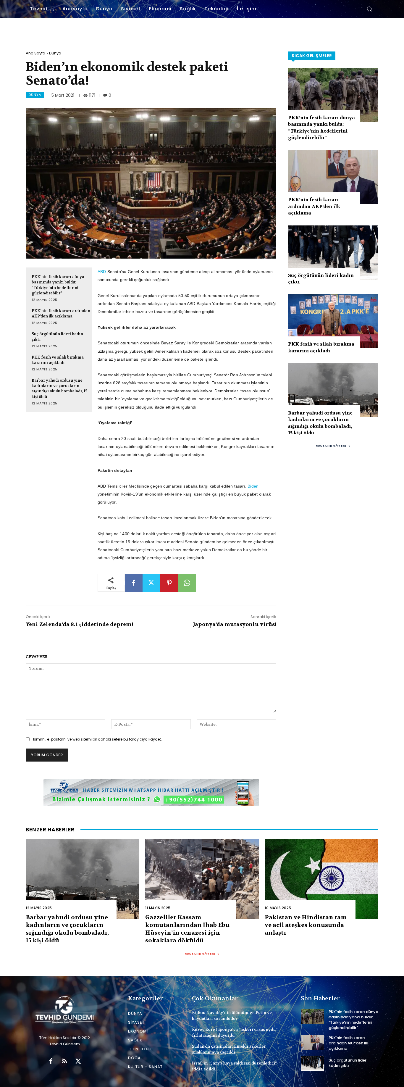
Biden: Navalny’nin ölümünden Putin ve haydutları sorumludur (232, 1015)
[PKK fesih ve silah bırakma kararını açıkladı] (333, 321)
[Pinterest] (169, 583)
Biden (253, 486)
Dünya (55, 53)
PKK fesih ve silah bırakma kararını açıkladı (58, 360)
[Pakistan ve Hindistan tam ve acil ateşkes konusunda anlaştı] (321, 879)
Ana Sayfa (35, 53)
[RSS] (64, 1061)
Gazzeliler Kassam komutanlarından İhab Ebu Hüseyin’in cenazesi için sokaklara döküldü (187, 929)
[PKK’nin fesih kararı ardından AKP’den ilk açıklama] (333, 177)
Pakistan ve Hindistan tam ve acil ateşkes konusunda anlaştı (306, 925)
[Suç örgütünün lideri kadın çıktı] (333, 252)
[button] (369, 9)
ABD (102, 271)
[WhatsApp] (187, 583)
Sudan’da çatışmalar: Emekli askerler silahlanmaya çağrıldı (229, 1049)
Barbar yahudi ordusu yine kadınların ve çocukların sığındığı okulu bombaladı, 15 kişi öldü (59, 388)
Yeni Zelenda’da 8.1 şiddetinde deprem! (79, 624)
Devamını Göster (331, 446)
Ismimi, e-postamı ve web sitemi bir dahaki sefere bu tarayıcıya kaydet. (97, 739)
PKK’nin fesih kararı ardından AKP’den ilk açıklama (61, 313)
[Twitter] (151, 583)
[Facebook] (134, 583)
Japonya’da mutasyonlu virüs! (234, 624)
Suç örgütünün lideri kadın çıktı (348, 1062)
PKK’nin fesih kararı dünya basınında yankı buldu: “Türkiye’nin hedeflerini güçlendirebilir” (58, 285)
